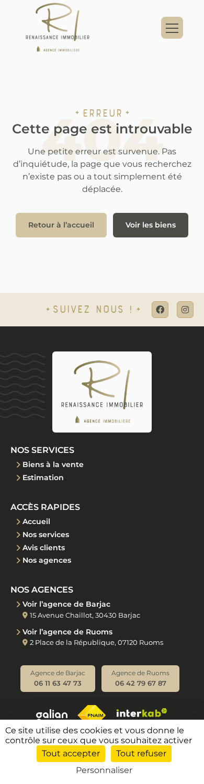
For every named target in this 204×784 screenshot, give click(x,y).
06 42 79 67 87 (140, 678)
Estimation (43, 477)
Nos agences (46, 560)
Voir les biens (151, 225)
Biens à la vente (53, 464)
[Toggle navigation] (172, 28)
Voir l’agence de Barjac (66, 604)
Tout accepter (71, 753)
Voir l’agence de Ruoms (67, 632)
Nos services (45, 534)
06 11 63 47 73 (57, 678)
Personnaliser (104, 770)
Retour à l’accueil (61, 225)
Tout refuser (141, 753)
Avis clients (43, 547)
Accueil (36, 521)
